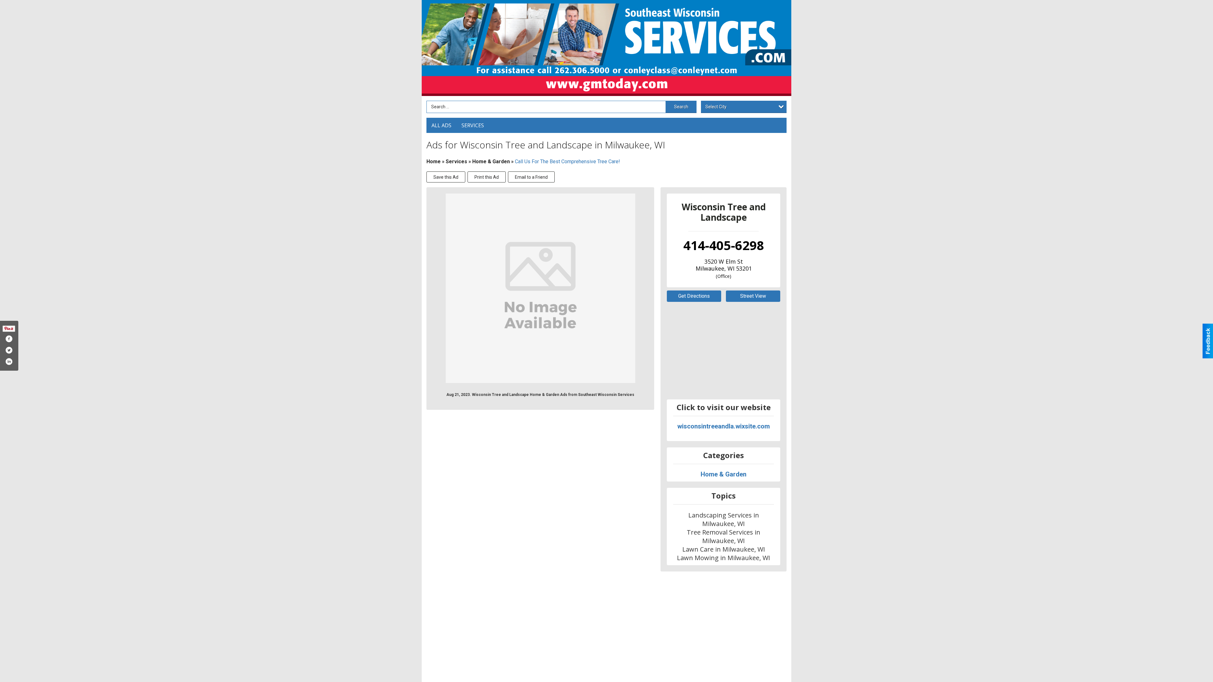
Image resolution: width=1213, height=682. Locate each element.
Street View (753, 296)
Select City (716, 106)
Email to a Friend (531, 177)
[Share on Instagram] (9, 361)
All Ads (441, 125)
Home (433, 162)
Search (681, 106)
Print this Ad (486, 177)
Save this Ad (445, 177)
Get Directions (694, 296)
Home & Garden (491, 162)
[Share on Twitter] (9, 350)
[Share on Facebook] (9, 338)
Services (473, 125)
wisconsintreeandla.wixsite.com (723, 426)
